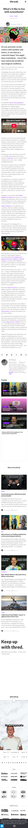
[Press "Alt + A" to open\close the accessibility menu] (2, 826)
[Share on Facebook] (2, 355)
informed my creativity (12, 322)
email (10, 374)
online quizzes (5, 311)
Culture (11, 16)
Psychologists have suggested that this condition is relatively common (12, 259)
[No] (26, 823)
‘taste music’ (10, 158)
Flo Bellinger (14, 24)
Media (4, 390)
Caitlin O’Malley (5, 206)
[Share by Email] (21, 355)
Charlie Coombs (13, 406)
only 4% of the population (16, 102)
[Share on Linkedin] (11, 355)
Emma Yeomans (12, 287)
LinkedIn (11, 372)
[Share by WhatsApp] (16, 355)
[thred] (14, 2)
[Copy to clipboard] (26, 355)
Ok (14, 826)
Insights (5, 406)
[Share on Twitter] (7, 355)
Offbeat (16, 16)
